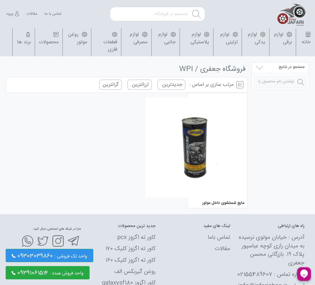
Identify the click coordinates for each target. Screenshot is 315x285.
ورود (10, 14)
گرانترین (111, 85)
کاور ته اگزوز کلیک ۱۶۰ (131, 260)
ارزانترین (139, 85)
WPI (186, 69)
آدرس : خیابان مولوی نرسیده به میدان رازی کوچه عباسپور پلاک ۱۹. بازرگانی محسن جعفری (271, 250)
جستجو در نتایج (292, 67)
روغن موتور (77, 38)
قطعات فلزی (110, 46)
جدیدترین (171, 85)
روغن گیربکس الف (135, 271)
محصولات (49, 42)
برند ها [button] (24, 42)
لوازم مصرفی (138, 38)
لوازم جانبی (167, 38)
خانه (306, 42)
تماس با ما (53, 14)
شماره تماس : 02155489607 (270, 274)
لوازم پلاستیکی (199, 38)
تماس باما (219, 237)
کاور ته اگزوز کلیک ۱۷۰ (131, 249)
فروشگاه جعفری (223, 69)
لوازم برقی (283, 38)
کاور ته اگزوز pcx (136, 237)
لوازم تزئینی (229, 38)
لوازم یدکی (256, 38)
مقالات (32, 14)
